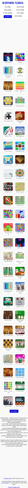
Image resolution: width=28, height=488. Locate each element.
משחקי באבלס (20, 10)
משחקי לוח (8, 7)
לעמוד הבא (14, 411)
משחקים (6, 483)
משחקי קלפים (7, 10)
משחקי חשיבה (20, 7)
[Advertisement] (14, 35)
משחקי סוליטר (18, 16)
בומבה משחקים (8, 478)
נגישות (10, 487)
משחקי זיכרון (20, 13)
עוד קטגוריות (8, 16)
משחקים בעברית (7, 13)
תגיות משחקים (16, 487)
